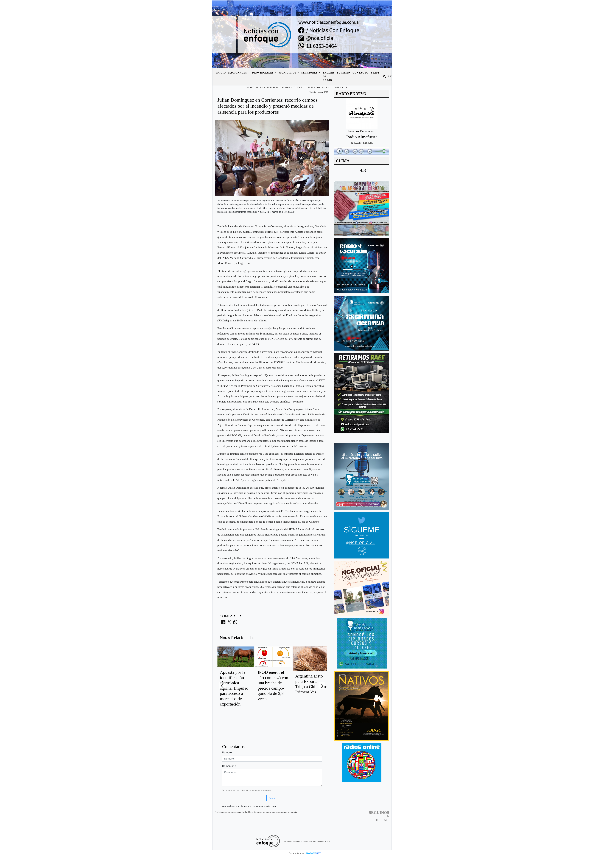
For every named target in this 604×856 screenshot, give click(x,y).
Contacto (360, 72)
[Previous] (222, 685)
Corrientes (340, 87)
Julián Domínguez (318, 87)
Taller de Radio (328, 76)
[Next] (322, 685)
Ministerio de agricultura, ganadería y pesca (274, 87)
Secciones (309, 72)
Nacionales (238, 72)
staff (375, 72)
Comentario (229, 766)
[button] (384, 76)
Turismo (343, 72)
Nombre (227, 752)
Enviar (272, 798)
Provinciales (263, 72)
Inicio (221, 72)
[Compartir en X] (229, 623)
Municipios (288, 72)
